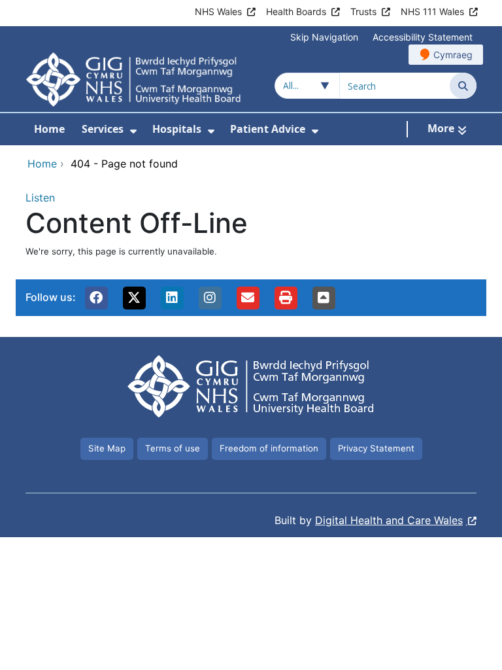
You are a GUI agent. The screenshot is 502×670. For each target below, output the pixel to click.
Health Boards (296, 11)
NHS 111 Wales (432, 11)
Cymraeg (453, 54)
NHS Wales (218, 11)
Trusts (363, 11)
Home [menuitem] (49, 129)
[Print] (286, 297)
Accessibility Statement (423, 37)
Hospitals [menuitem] (176, 129)
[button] (96, 297)
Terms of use (172, 448)
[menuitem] (133, 131)
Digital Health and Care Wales (389, 520)
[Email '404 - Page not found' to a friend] (248, 297)
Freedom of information (269, 448)
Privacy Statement (376, 448)
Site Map (107, 448)
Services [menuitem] (103, 129)
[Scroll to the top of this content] (324, 297)
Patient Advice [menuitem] (267, 129)
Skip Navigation (324, 37)
